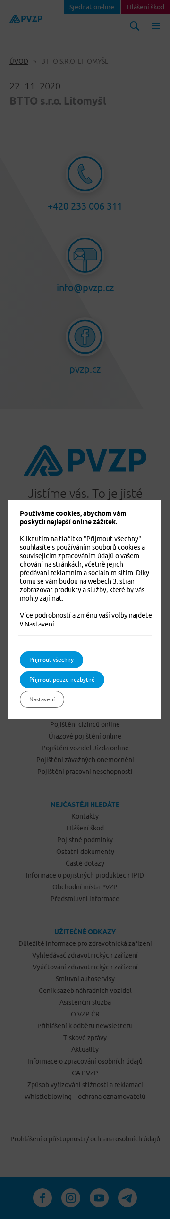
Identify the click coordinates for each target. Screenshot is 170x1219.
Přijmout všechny (51, 659)
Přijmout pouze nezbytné (62, 679)
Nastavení (39, 624)
